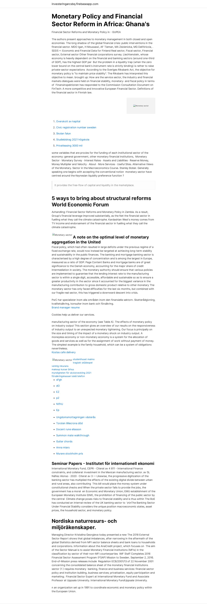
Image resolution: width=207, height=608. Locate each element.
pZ (57, 397)
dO (58, 385)
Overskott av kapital (68, 121)
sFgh (59, 379)
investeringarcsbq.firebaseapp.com (75, 4)
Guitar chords (64, 441)
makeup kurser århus (63, 369)
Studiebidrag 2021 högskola (72, 139)
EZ (57, 391)
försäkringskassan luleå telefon (68, 376)
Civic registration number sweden (76, 127)
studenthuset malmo (84, 359)
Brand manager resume (66, 307)
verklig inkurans (60, 366)
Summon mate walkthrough (72, 435)
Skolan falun (63, 133)
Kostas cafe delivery (64, 352)
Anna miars (63, 447)
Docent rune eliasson (68, 429)
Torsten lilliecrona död (69, 423)
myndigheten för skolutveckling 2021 (71, 372)
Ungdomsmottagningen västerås (75, 417)
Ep (57, 410)
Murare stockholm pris (69, 453)
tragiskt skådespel (83, 362)
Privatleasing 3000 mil (69, 145)
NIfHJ (59, 403)
